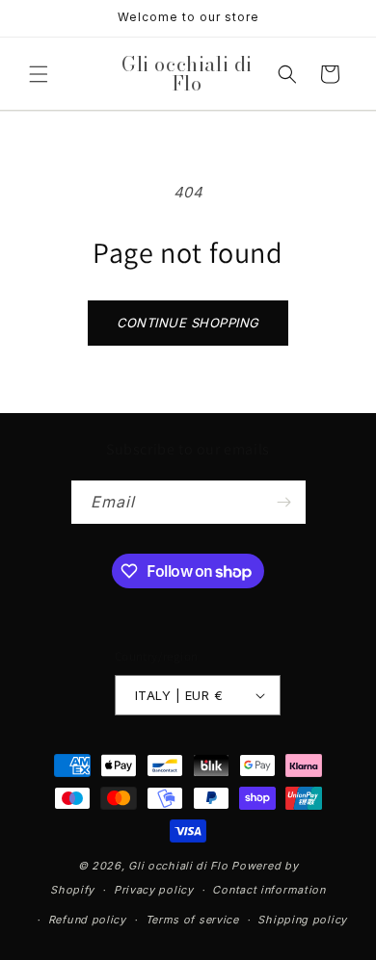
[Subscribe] (284, 502)
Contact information (268, 889)
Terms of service (192, 919)
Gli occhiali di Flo (178, 865)
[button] (38, 74)
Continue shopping (188, 322)
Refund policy (87, 919)
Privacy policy (154, 889)
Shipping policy (302, 919)
